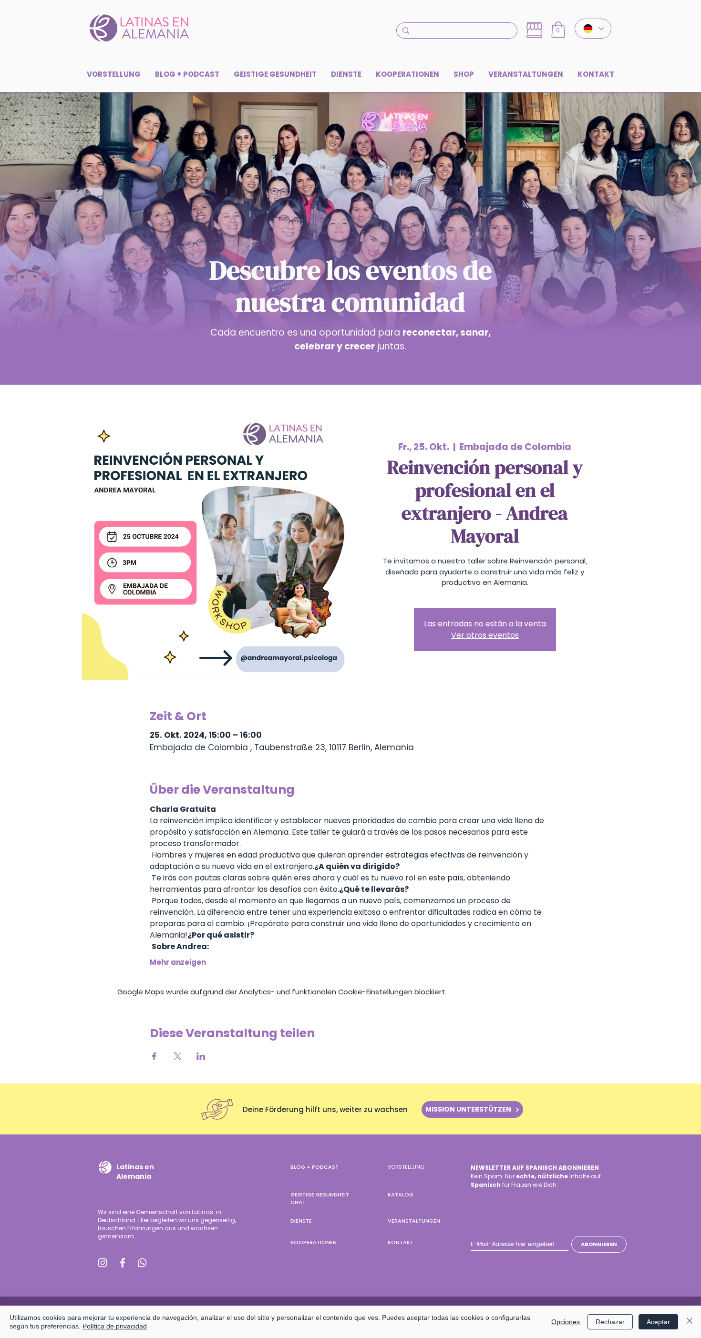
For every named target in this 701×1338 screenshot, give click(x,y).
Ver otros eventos (485, 635)
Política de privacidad (114, 1326)
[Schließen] (689, 1321)
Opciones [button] (565, 1322)
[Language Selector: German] (593, 29)
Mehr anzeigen (178, 962)
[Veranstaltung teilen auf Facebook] (154, 1056)
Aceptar (658, 1322)
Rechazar (610, 1322)
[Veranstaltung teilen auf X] (177, 1056)
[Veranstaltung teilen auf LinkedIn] (201, 1056)
